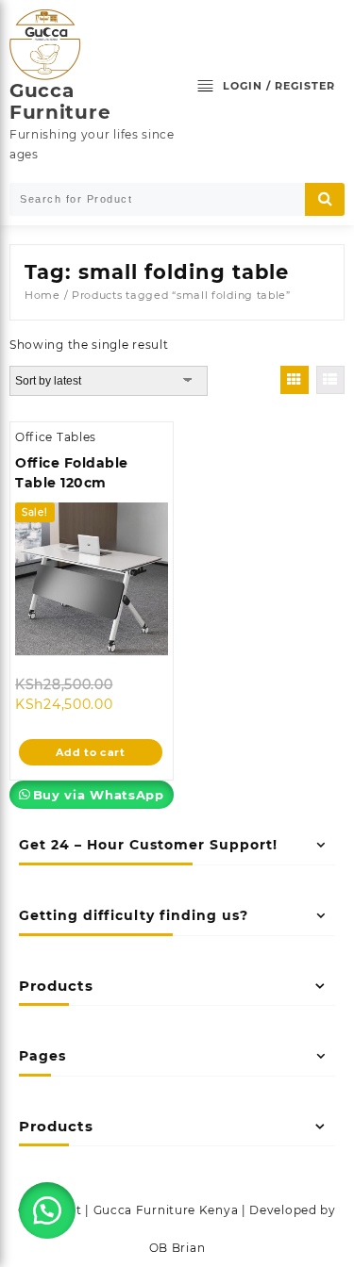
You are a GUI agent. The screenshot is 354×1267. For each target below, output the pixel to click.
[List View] (330, 380)
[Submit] (325, 199)
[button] (47, 1210)
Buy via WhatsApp (98, 794)
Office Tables (55, 437)
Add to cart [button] (91, 752)
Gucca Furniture (59, 101)
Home (42, 295)
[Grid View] (294, 380)
